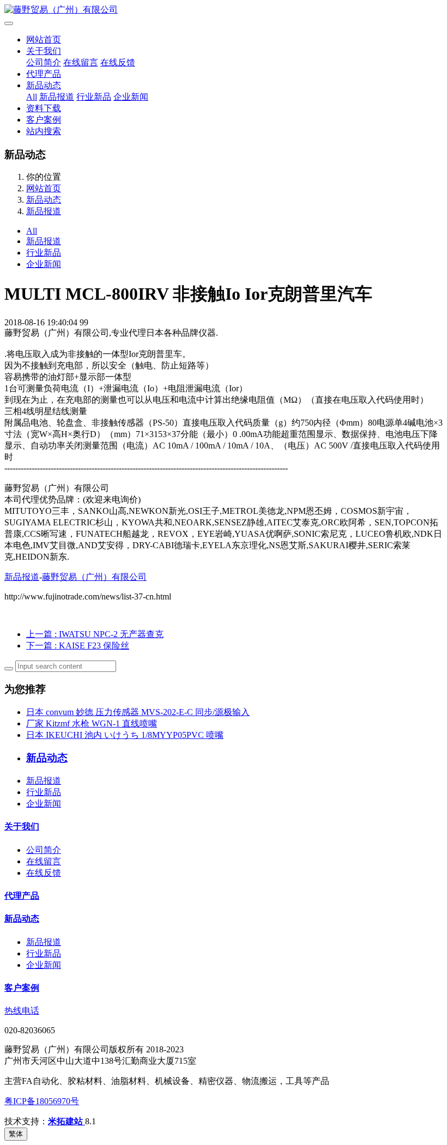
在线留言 (80, 62)
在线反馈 (117, 62)
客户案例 (43, 119)
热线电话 (21, 1010)
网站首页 (43, 39)
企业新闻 (130, 96)
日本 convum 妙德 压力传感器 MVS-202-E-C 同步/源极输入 (138, 712)
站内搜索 (43, 131)
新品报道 (56, 96)
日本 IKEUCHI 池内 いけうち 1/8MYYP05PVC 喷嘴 (125, 735)
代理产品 (43, 73)
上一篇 (95, 634)
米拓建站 (66, 1121)
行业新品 (93, 96)
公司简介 (43, 62)
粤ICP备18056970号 (41, 1101)
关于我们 (43, 51)
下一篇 (77, 645)
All (31, 96)
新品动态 (43, 85)
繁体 (16, 1134)
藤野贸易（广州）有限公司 (94, 576)
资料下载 (43, 108)
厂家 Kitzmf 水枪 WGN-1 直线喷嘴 (91, 723)
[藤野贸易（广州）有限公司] (223, 10)
